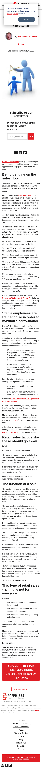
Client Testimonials (21, 727)
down (15, 420)
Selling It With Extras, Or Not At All (16, 298)
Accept (26, 19)
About (21, 730)
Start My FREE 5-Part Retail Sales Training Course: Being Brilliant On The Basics (21, 671)
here (37, 710)
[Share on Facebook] (16, 152)
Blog (21, 740)
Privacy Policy (12, 14)
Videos (21, 736)
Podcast (21, 749)
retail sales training (26, 195)
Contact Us (21, 746)
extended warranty (10, 432)
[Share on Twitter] (25, 152)
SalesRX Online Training (21, 723)
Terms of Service (21, 733)
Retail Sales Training (20, 689)
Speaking (21, 720)
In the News (21, 743)
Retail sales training (10, 162)
